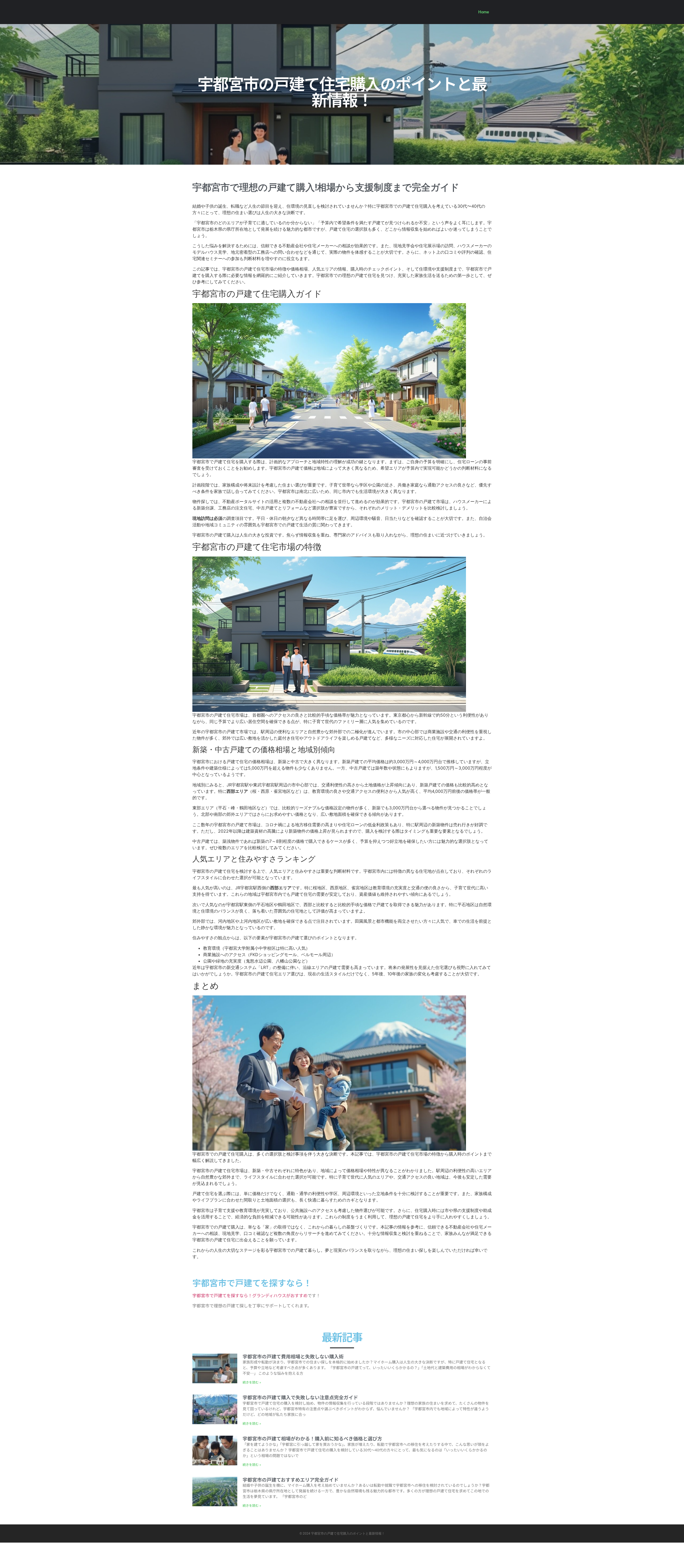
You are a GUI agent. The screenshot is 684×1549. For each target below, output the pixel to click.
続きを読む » (252, 1382)
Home (483, 12)
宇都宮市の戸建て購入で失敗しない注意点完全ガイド (300, 1397)
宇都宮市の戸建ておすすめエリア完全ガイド (291, 1479)
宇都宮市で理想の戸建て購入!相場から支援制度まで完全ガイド (325, 187)
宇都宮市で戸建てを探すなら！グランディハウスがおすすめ (250, 1295)
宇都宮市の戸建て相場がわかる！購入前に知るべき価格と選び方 (312, 1438)
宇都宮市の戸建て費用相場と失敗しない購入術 (293, 1356)
